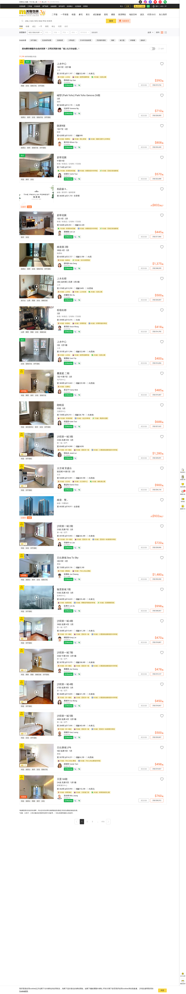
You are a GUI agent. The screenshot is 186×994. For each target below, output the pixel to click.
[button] (76, 822)
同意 (162, 990)
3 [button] (92, 822)
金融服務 (53, 6)
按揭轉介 (70, 6)
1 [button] (81, 822)
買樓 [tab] (21, 26)
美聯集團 (22, 6)
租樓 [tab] (27, 26)
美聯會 (85, 6)
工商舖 (29, 6)
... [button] (97, 822)
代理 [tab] (59, 26)
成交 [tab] (34, 26)
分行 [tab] (66, 26)
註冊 (127, 6)
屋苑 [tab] (47, 26)
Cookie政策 (23, 991)
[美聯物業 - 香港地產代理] (32, 13)
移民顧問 (62, 6)
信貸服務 (78, 6)
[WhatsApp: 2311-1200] (148, 6)
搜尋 (111, 21)
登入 (121, 6)
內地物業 (37, 6)
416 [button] (103, 822)
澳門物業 (45, 6)
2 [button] (87, 822)
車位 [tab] (53, 26)
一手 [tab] (40, 26)
